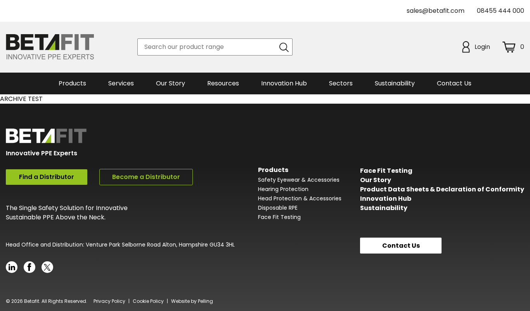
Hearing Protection (283, 189)
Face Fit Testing (279, 217)
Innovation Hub (284, 83)
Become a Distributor (146, 176)
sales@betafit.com (435, 10)
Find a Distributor (46, 176)
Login (482, 46)
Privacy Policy (109, 301)
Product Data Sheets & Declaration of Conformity (442, 189)
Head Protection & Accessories (299, 198)
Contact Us (454, 83)
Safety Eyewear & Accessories (298, 180)
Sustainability (383, 207)
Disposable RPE (278, 208)
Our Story (375, 179)
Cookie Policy (148, 301)
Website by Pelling (192, 301)
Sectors (341, 83)
